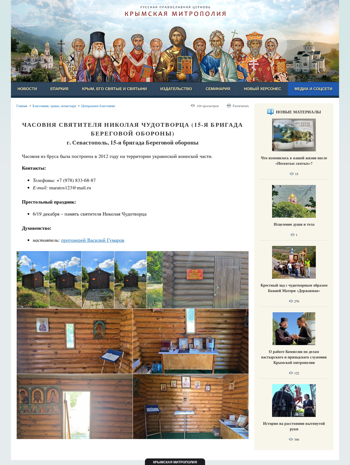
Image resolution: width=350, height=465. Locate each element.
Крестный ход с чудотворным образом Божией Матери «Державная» (294, 287)
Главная (21, 106)
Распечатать (241, 106)
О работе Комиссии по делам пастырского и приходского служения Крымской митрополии (294, 357)
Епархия (59, 89)
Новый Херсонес (262, 89)
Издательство (176, 89)
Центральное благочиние (98, 106)
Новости (27, 89)
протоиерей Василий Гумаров (92, 240)
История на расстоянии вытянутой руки (294, 426)
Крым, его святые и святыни (114, 89)
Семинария (218, 89)
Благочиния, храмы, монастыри (54, 106)
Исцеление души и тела (294, 224)
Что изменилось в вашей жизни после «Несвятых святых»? (294, 160)
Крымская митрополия (175, 462)
